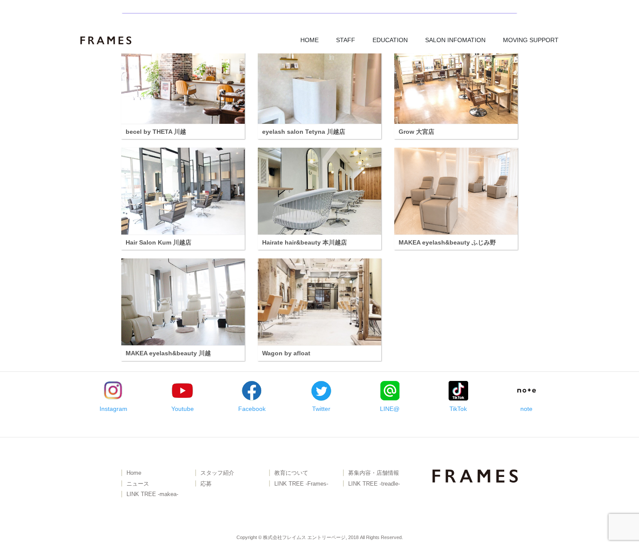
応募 (206, 484)
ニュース (137, 484)
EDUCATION (390, 39)
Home (133, 473)
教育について (291, 473)
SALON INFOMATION (455, 39)
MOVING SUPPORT (531, 39)
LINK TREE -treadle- (374, 484)
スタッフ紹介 (217, 473)
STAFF (345, 39)
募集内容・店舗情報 (373, 473)
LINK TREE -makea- (152, 494)
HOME (309, 39)
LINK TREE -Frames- (301, 484)
